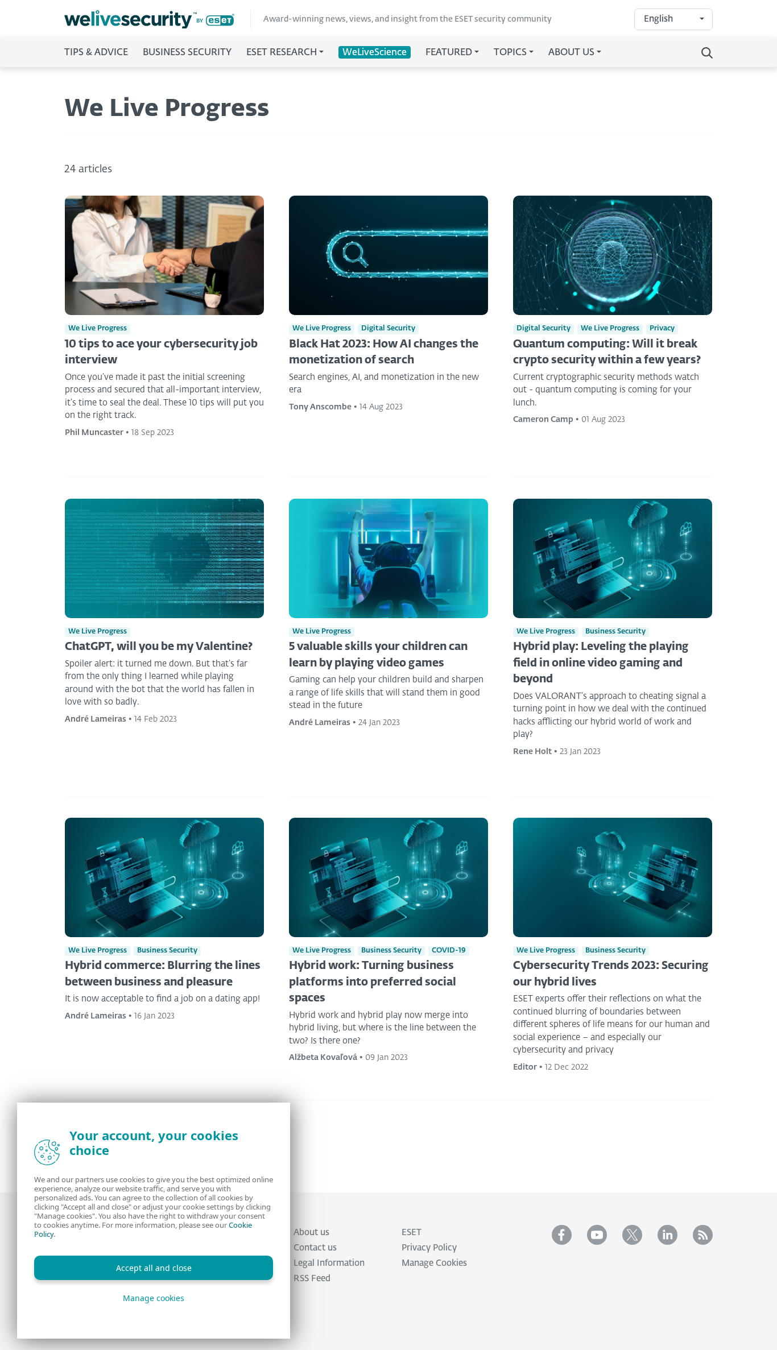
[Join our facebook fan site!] (562, 1235)
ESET (411, 1232)
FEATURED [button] (448, 52)
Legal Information (329, 1263)
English (658, 19)
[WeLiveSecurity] (157, 19)
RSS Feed (312, 1278)
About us (311, 1232)
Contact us (315, 1248)
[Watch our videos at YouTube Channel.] (597, 1235)
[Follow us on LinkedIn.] (667, 1235)
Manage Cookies (434, 1263)
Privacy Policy (429, 1248)
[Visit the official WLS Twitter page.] (632, 1235)
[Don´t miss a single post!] (703, 1235)
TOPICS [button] (510, 52)
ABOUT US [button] (571, 52)
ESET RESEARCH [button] (281, 52)
